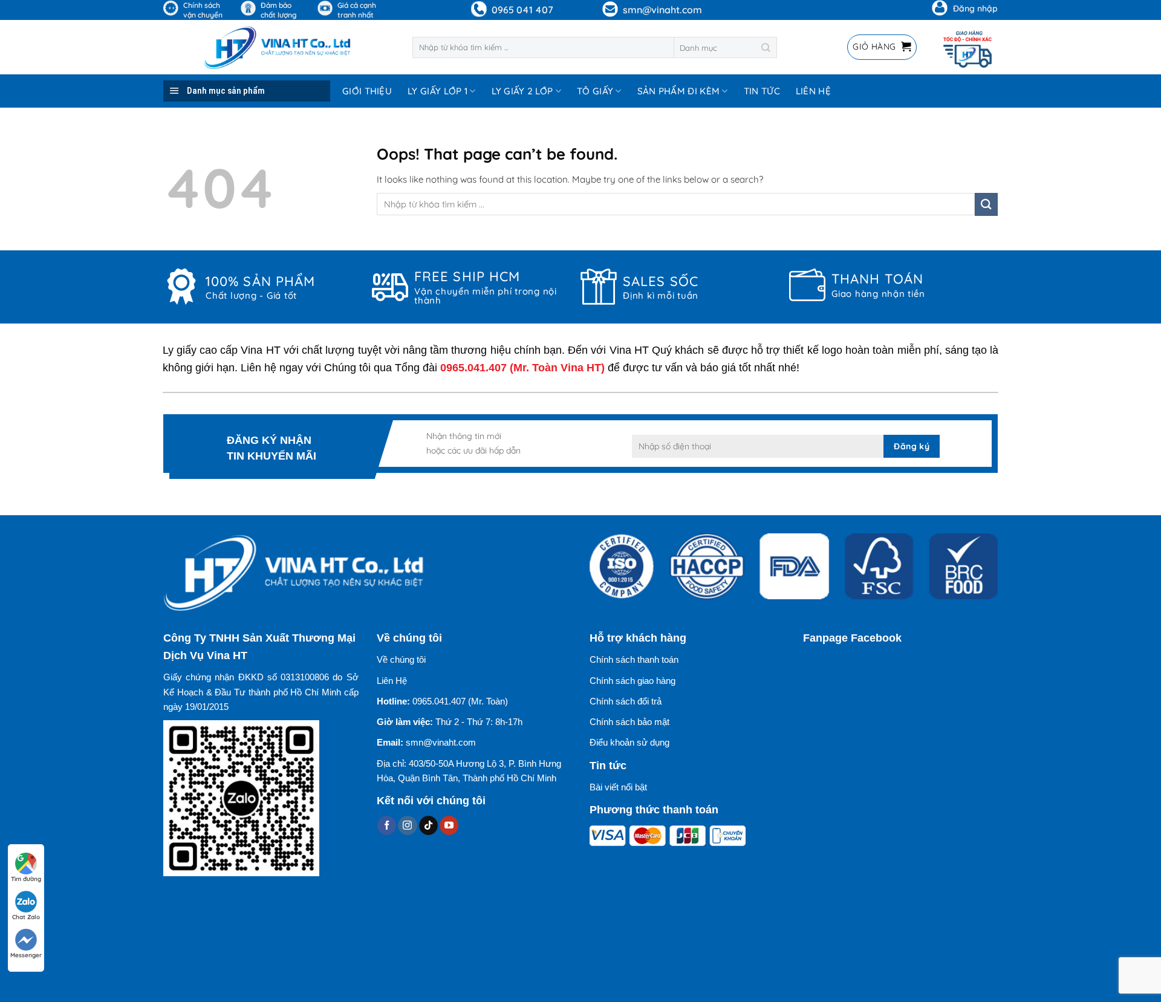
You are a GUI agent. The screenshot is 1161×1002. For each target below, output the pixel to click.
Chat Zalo (26, 917)
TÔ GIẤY (595, 91)
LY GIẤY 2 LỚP (522, 91)
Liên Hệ (392, 680)
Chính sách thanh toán (634, 659)
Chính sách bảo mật (629, 722)
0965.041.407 (473, 368)
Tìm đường (26, 879)
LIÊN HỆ (813, 91)
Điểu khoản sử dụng (629, 742)
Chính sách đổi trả (626, 701)
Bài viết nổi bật (618, 787)
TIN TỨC (762, 91)
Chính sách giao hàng (632, 680)
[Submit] (766, 47)
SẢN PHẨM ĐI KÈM (678, 91)
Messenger (26, 955)
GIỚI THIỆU (367, 91)
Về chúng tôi (401, 659)
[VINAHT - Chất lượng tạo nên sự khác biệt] (278, 47)
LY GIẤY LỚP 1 (437, 91)
